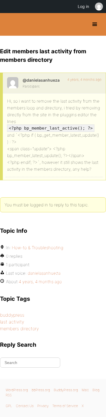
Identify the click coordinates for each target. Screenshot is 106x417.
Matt (85, 390)
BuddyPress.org (9, 24)
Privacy (43, 406)
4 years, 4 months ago (84, 79)
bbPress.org (41, 390)
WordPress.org (17, 390)
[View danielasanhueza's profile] (12, 82)
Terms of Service (65, 406)
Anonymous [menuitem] (98, 6)
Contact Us (25, 406)
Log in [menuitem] (83, 6)
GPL (9, 406)
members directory (19, 328)
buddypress (12, 315)
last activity (12, 322)
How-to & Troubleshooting (37, 247)
